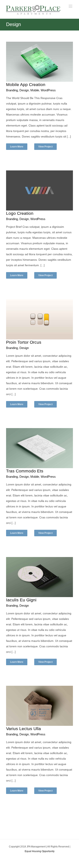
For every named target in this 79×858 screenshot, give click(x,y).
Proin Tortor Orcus (23, 342)
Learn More (16, 146)
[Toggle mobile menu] (71, 6)
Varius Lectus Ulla (23, 728)
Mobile (34, 90)
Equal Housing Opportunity (39, 851)
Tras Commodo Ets (24, 471)
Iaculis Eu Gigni (21, 599)
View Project (45, 146)
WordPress (48, 90)
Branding (12, 90)
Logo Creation (19, 213)
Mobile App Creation (25, 84)
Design (24, 90)
